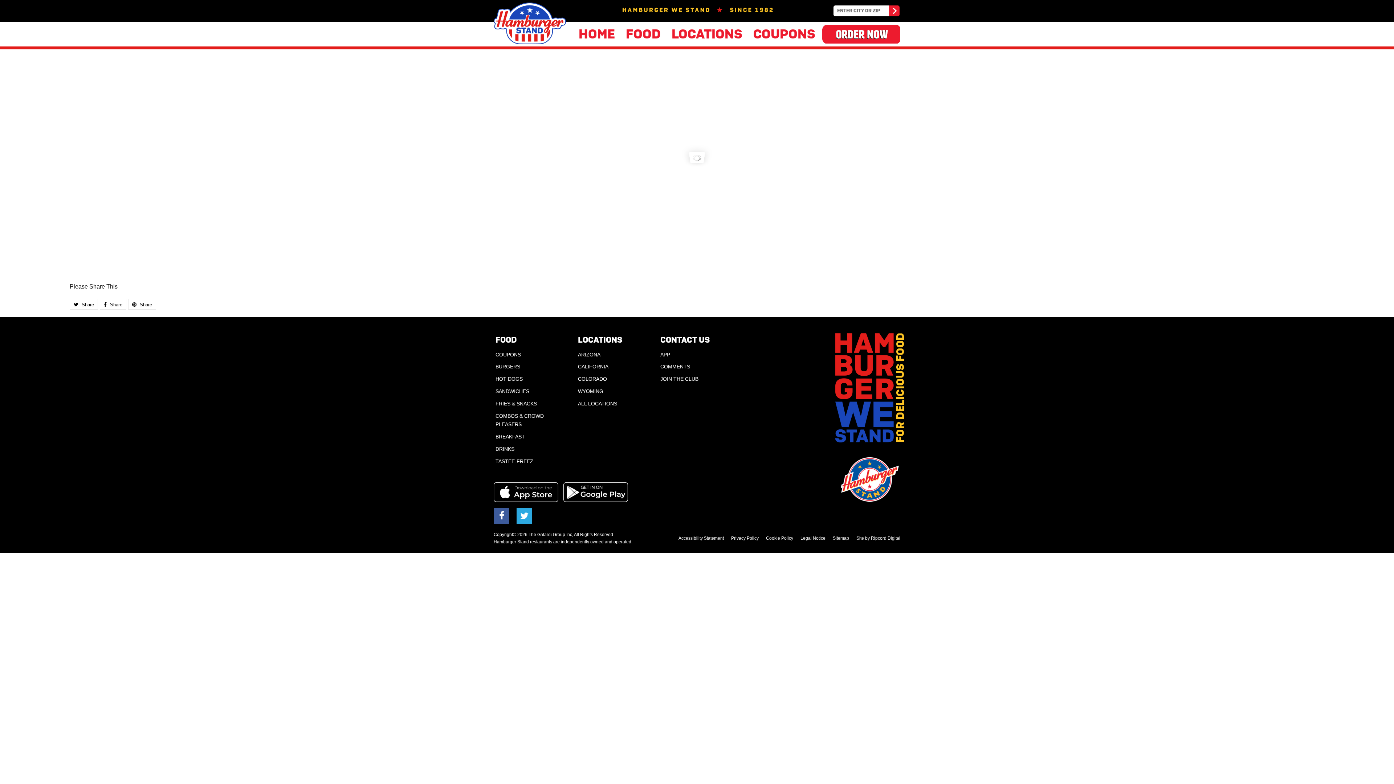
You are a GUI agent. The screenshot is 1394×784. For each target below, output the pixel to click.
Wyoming (590, 391)
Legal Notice (813, 538)
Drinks (505, 449)
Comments (675, 366)
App (665, 355)
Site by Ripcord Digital (878, 538)
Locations (707, 34)
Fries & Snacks (516, 404)
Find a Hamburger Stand (893, 12)
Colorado (592, 379)
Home (597, 34)
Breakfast (510, 437)
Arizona (589, 355)
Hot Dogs (509, 379)
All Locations (597, 404)
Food (643, 34)
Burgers (508, 366)
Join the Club (679, 379)
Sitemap (841, 538)
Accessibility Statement (701, 538)
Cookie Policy (779, 538)
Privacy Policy (745, 538)
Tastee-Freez (514, 461)
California (593, 366)
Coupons (784, 34)
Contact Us (685, 340)
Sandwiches (512, 391)
